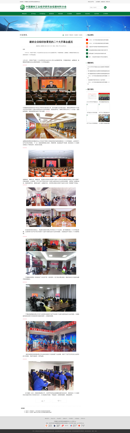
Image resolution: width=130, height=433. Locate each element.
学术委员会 (42, 13)
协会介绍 (53, 418)
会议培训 (96, 13)
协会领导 (59, 418)
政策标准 (51, 13)
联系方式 (108, 1)
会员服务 (98, 1)
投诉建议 (71, 418)
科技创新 (60, 13)
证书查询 (105, 13)
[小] (65, 46)
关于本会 (33, 13)
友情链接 (77, 418)
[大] (62, 46)
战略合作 (65, 418)
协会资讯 (87, 13)
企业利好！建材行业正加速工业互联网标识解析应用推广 (40, 412)
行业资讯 (80, 35)
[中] (63, 46)
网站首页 (24, 13)
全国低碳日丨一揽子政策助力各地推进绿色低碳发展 (39, 411)
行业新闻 (69, 13)
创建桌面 (103, 1)
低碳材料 (78, 13)
